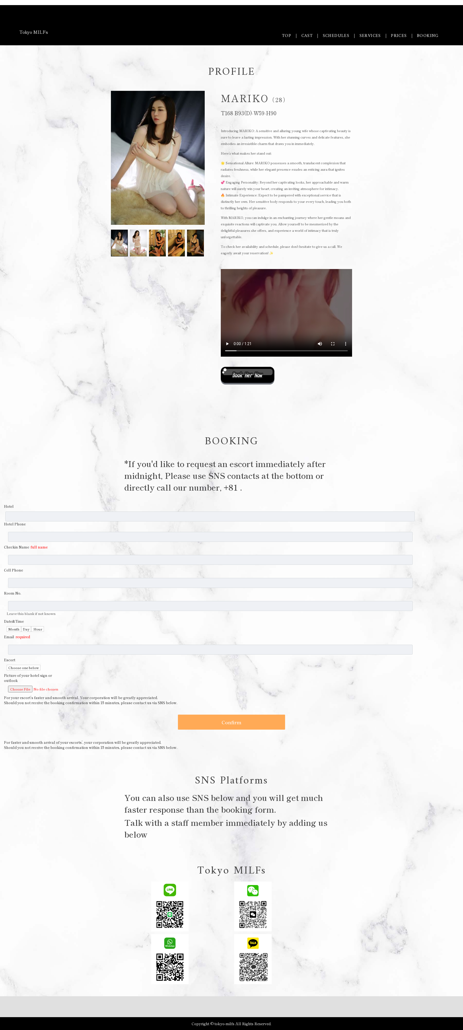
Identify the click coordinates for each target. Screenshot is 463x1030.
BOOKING (428, 36)
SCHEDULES (336, 36)
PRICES (399, 36)
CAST (307, 36)
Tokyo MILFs (33, 32)
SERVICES (370, 36)
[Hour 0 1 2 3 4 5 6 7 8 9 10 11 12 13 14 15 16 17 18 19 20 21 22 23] (37, 629)
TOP (286, 36)
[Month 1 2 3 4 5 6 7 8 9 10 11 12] (14, 629)
